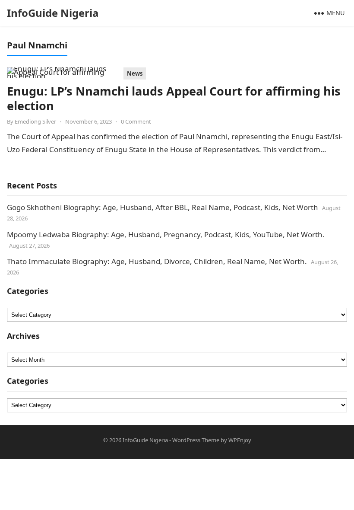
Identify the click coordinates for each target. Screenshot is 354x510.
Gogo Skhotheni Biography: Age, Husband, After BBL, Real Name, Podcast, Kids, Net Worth (162, 207)
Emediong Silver (35, 121)
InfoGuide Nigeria (53, 13)
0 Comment (136, 121)
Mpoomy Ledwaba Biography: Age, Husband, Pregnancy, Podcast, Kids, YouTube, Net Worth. (166, 234)
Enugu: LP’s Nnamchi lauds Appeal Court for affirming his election (174, 98)
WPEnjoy (239, 440)
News (134, 73)
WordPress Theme (195, 440)
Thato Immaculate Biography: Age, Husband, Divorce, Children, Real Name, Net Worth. (157, 261)
